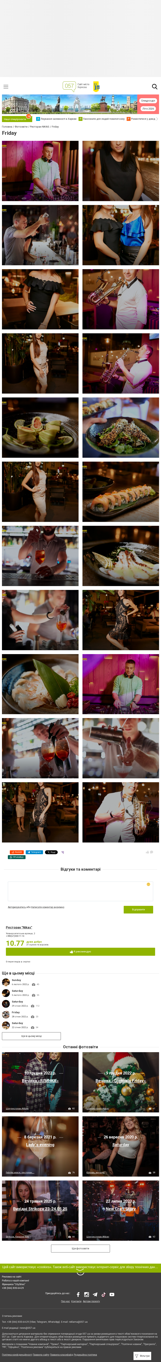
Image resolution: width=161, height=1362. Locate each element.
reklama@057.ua (78, 1322)
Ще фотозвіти (80, 1248)
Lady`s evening (40, 1144)
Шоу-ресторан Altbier (17, 1108)
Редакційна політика (85, 1354)
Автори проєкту (91, 1301)
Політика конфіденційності (17, 1354)
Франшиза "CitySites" (13, 1284)
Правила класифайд (61, 1354)
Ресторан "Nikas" (19, 927)
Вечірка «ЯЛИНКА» (40, 1080)
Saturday (17, 990)
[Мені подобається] (147, 852)
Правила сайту (41, 1354)
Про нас (65, 1301)
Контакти (76, 1301)
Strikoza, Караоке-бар (17, 1236)
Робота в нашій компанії (15, 1280)
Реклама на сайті (11, 1276)
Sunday (16, 980)
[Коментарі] (151, 852)
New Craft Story (121, 1208)
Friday (16, 1012)
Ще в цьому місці (31, 1036)
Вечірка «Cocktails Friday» (121, 1080)
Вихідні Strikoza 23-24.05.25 (40, 1208)
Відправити (138, 909)
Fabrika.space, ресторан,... (20, 1172)
